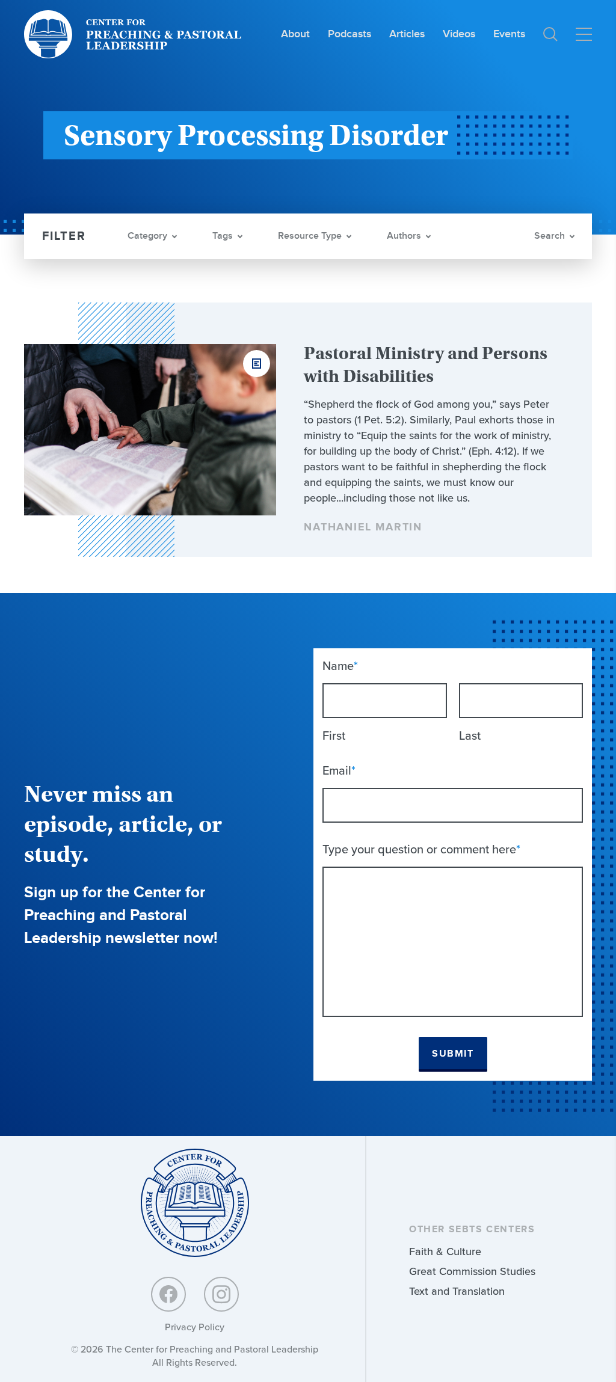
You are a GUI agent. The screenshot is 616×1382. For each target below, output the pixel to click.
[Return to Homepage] (195, 1204)
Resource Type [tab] (310, 236)
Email (339, 770)
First (333, 735)
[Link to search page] (550, 34)
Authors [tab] (404, 236)
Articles (407, 34)
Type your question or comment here (421, 849)
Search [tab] (549, 236)
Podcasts (349, 34)
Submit (453, 1054)
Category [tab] (147, 236)
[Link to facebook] (168, 1294)
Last (470, 735)
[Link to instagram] (221, 1294)
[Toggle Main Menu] (584, 34)
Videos (459, 34)
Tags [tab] (222, 236)
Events (509, 34)
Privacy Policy (194, 1327)
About (295, 34)
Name (340, 665)
